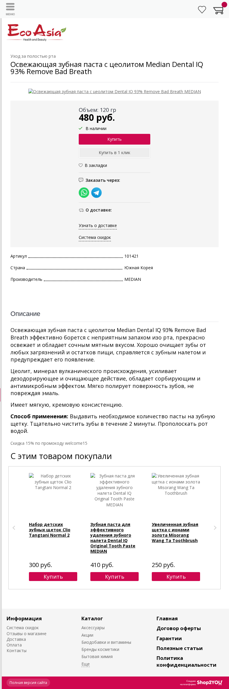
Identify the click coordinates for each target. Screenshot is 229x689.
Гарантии (169, 638)
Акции (87, 635)
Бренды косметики (100, 649)
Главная (167, 618)
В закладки (96, 165)
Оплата (14, 645)
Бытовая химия (97, 656)
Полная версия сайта (28, 682)
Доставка (16, 639)
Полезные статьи (180, 648)
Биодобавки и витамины (106, 642)
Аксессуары (93, 627)
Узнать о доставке (98, 225)
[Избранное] (202, 9)
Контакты (17, 650)
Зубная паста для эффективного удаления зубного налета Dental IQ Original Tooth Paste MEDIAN (112, 538)
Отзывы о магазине (27, 633)
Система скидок (95, 237)
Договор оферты (179, 628)
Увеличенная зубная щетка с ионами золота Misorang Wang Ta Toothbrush (175, 532)
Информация (24, 618)
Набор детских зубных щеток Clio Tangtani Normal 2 (49, 530)
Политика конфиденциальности (186, 661)
